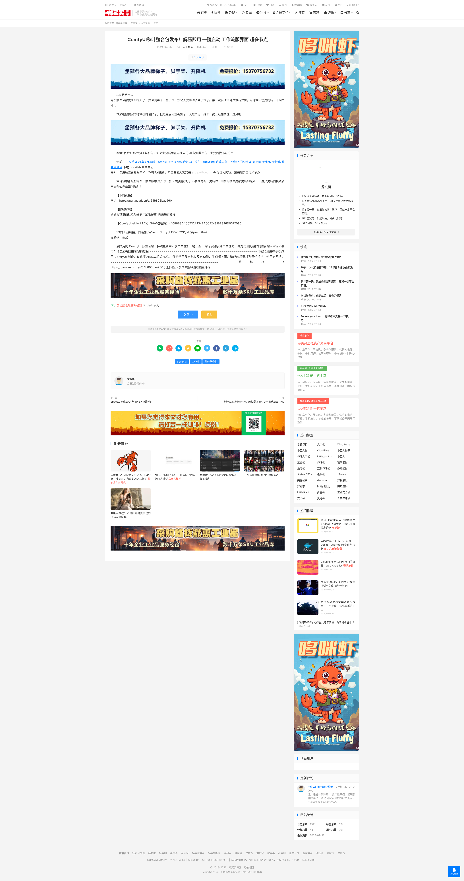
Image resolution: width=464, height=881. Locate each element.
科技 (262, 13)
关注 (246, 4)
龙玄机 (131, 378)
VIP (339, 4)
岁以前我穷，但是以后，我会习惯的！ (323, 218)
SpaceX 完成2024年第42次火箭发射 (132, 401)
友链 (327, 4)
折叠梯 (321, 492)
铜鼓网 (319, 853)
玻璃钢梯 (342, 462)
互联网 (134, 23)
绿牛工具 (294, 853)
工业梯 (301, 462)
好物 (330, 13)
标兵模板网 (214, 853)
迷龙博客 (307, 853)
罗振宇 (301, 486)
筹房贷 (330, 853)
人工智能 (145, 23)
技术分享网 (138, 853)
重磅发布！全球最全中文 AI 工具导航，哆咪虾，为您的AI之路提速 (131, 478)
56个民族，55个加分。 (315, 223)
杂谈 (231, 13)
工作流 (195, 361)
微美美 (271, 853)
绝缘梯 (301, 468)
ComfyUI (197, 57)
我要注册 (125, 4)
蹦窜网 (238, 853)
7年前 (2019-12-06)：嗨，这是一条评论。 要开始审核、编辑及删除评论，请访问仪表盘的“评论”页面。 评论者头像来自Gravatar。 (331, 794)
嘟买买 (174, 853)
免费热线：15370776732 (221, 4)
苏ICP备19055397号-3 (214, 859)
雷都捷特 (302, 444)
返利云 (227, 853)
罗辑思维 (342, 480)
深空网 (184, 853)
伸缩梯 (321, 462)
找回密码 (139, 4)
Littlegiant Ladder (326, 456)
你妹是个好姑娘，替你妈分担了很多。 (323, 195)
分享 (346, 13)
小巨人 (341, 456)
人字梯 (321, 444)
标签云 (313, 4)
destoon (322, 480)
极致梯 (321, 474)
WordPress (343, 444)
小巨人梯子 (343, 450)
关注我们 (352, 4)
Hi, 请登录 (111, 4)
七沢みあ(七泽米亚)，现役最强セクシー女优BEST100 (254, 401)
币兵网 (282, 853)
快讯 (216, 13)
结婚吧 (152, 853)
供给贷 (341, 853)
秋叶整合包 (211, 361)
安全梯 (301, 498)
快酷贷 (249, 853)
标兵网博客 (198, 853)
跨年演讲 (342, 486)
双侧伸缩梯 (323, 468)
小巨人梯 (302, 450)
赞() (228, 46)
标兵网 (163, 853)
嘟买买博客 (117, 13)
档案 (259, 4)
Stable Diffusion (306, 474)
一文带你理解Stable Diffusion (261, 474)
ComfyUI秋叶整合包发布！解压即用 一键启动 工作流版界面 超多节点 (197, 39)
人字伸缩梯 (343, 498)
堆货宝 (260, 853)
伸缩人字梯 (303, 456)
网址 (284, 4)
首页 (203, 13)
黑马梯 (321, 498)
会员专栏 (281, 13)
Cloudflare (323, 450)
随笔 (301, 13)
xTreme (341, 474)
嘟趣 (315, 13)
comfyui (182, 361)
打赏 (272, 4)
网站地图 (249, 867)
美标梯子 (302, 480)
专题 (248, 13)
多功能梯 (342, 468)
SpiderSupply (151, 305)
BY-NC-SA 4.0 (177, 859)
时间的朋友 (323, 486)
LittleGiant (303, 492)
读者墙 (297, 4)
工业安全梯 (343, 492)
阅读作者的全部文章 (326, 231)
